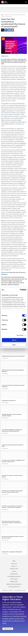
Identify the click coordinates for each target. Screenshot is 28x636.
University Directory (14, 586)
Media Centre (14, 581)
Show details (20, 335)
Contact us (14, 563)
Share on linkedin (9, 30)
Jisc (2, 14)
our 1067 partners (11, 297)
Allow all (14, 340)
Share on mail (12, 30)
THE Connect (14, 579)
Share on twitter (2, 30)
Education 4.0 (5, 70)
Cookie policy (14, 574)
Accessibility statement (14, 576)
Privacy (14, 571)
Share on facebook (5, 30)
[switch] (24, 320)
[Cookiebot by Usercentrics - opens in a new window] (20, 290)
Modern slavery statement (14, 584)
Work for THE (14, 569)
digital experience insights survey (13, 116)
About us (14, 566)
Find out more (8, 629)
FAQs (14, 561)
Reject (14, 344)
